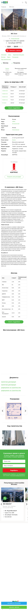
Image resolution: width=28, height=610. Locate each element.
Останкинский (15, 123)
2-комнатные (5, 93)
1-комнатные (5, 90)
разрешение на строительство (11, 387)
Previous (2, 411)
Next (25, 411)
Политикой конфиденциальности (17, 475)
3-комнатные (5, 96)
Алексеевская (15, 38)
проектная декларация (8, 385)
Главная (3, 7)
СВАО (13, 121)
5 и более (4, 102)
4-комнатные (5, 99)
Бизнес (7, 68)
